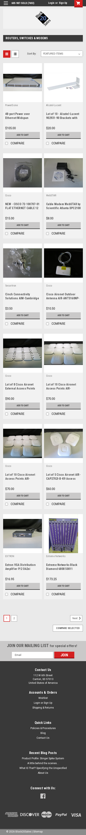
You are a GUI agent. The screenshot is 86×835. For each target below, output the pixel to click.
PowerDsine (11, 105)
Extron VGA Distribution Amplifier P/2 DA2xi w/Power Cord (20, 568)
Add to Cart (23, 135)
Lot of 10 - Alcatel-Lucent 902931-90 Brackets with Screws (62, 118)
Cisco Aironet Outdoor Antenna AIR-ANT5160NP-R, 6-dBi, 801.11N (63, 298)
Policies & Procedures (43, 728)
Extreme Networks (56, 556)
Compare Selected (68, 628)
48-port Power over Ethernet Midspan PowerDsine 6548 (17, 118)
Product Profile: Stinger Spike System (43, 758)
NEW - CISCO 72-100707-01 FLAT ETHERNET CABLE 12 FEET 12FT (22, 208)
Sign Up (63, 2)
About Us (43, 772)
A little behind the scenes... (43, 763)
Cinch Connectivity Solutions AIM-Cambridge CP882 (22, 298)
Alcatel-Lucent (53, 105)
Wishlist (43, 698)
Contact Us (43, 737)
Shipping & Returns (43, 707)
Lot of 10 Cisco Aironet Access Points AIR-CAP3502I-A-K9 (20, 478)
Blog (43, 733)
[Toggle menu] (5, 6)
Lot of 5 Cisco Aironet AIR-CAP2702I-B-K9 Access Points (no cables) (63, 478)
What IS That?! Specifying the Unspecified (43, 768)
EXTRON (9, 556)
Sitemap (38, 831)
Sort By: (31, 53)
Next (75, 618)
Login (51, 2)
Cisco (8, 195)
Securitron (10, 285)
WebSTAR (51, 195)
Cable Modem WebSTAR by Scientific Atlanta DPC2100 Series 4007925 (63, 208)
